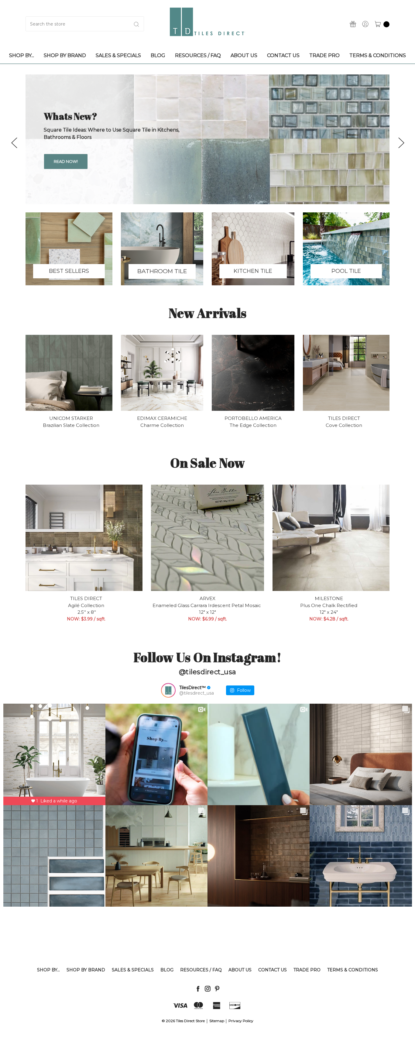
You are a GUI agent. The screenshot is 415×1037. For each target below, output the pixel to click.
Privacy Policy (240, 1020)
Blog (166, 970)
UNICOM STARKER (71, 418)
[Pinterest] (217, 988)
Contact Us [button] (283, 55)
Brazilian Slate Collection (71, 425)
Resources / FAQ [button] (198, 55)
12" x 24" (329, 612)
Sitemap (216, 1020)
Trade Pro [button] (324, 55)
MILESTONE (329, 598)
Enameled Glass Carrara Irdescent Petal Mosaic (207, 605)
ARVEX (207, 598)
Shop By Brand (86, 970)
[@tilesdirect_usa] (168, 690)
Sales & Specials (133, 970)
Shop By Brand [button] (65, 55)
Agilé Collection (86, 605)
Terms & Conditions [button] (377, 55)
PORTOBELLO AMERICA (253, 418)
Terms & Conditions (352, 970)
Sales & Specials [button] (118, 55)
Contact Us (272, 970)
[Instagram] (207, 988)
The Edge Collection (253, 425)
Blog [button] (158, 55)
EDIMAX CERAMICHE (162, 418)
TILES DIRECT (344, 418)
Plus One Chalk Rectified (328, 605)
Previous (14, 142)
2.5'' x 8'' (86, 612)
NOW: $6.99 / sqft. (207, 619)
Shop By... (48, 970)
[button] (69, 248)
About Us (240, 970)
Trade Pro (307, 970)
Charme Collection (162, 425)
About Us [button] (244, 55)
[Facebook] (198, 988)
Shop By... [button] (21, 55)
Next (401, 142)
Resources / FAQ (201, 970)
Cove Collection (344, 425)
